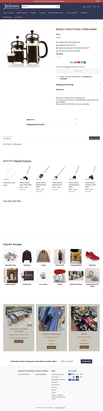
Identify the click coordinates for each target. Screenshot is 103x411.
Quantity (59, 54)
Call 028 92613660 (40, 374)
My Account (55, 385)
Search (54, 390)
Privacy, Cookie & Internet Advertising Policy (58, 397)
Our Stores (18, 17)
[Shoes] (84, 318)
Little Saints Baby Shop (56, 13)
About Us (60, 89)
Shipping (67, 67)
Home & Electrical (71, 13)
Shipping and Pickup (65, 85)
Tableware (84, 13)
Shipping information (36, 124)
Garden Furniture (22, 13)
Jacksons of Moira (57, 374)
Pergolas (33, 13)
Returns (54, 387)
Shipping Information (58, 380)
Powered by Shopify (59, 407)
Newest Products (22, 161)
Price (58, 34)
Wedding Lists (7, 17)
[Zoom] (27, 47)
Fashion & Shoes (8, 13)
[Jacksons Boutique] (51, 318)
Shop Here (18, 341)
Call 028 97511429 (23, 374)
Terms (54, 392)
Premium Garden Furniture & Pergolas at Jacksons (49, 1)
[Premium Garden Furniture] (19, 316)
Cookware (42, 13)
